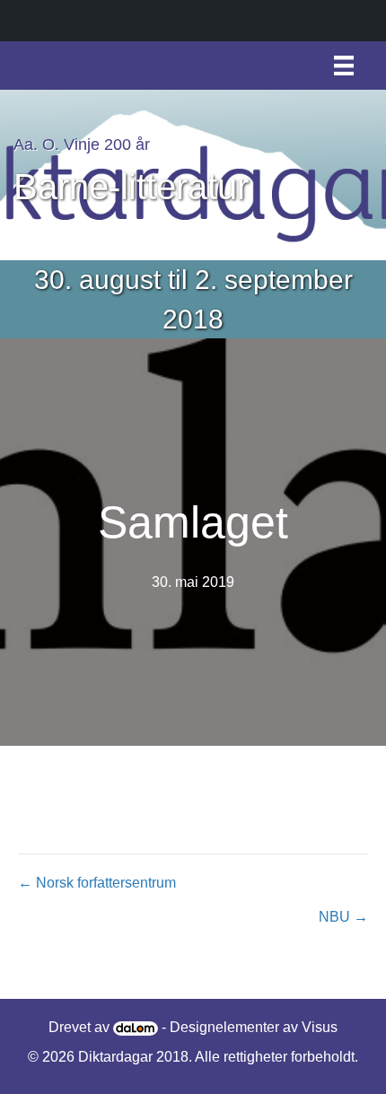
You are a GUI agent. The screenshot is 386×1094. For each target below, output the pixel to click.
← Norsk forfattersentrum (97, 882)
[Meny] (344, 65)
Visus (320, 1027)
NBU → (343, 916)
